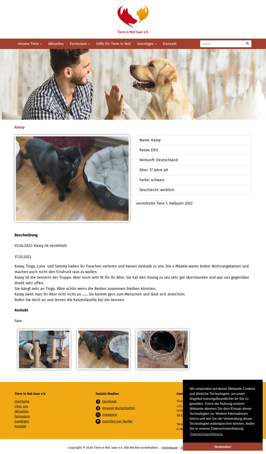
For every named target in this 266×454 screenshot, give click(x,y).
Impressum (170, 447)
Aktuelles (56, 43)
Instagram (109, 415)
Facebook (109, 401)
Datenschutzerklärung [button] (206, 434)
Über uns (21, 406)
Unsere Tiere (29, 43)
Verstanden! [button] (222, 446)
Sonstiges (146, 43)
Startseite (22, 401)
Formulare (79, 43)
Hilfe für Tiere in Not (113, 43)
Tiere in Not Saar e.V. (133, 19)
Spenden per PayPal (117, 421)
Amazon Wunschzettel (118, 408)
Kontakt (170, 43)
